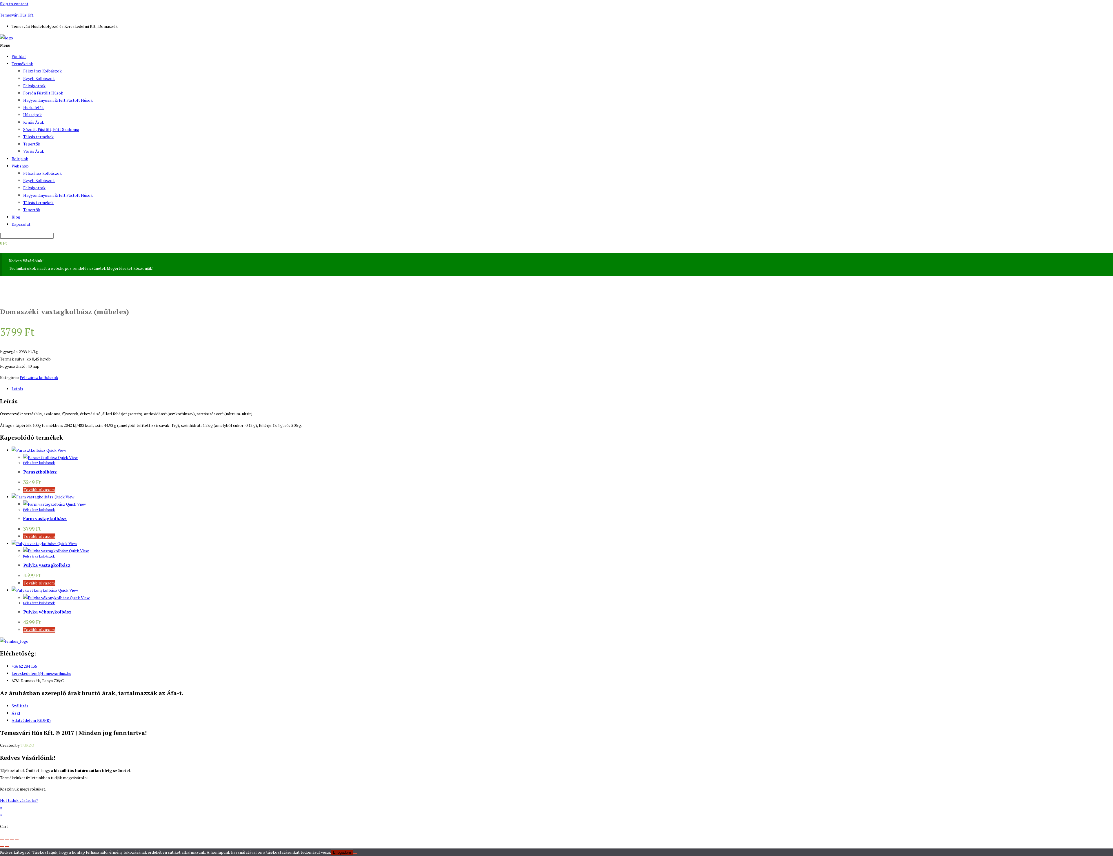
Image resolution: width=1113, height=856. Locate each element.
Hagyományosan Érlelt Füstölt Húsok (58, 100)
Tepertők (31, 144)
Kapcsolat (21, 224)
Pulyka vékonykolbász (47, 612)
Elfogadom (342, 852)
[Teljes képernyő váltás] (7, 839)
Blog (16, 217)
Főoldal (19, 56)
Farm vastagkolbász (45, 518)
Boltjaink (20, 158)
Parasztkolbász (40, 472)
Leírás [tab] (17, 388)
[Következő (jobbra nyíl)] (7, 846)
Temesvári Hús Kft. (17, 15)
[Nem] (355, 853)
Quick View (56, 450)
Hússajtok (32, 114)
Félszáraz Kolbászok (42, 71)
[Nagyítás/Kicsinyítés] (2, 839)
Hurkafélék (33, 107)
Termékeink (22, 63)
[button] (556, 45)
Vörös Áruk (33, 151)
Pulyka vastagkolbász (46, 565)
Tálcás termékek (38, 136)
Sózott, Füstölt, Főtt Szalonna (51, 129)
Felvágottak (34, 85)
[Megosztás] (12, 839)
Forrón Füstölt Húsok (43, 93)
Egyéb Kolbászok (39, 78)
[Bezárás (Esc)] (17, 839)
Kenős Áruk (33, 122)
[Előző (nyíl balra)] (2, 846)
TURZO (27, 745)
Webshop (20, 166)
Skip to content (14, 3)
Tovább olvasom (39, 489)
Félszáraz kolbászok (42, 173)
